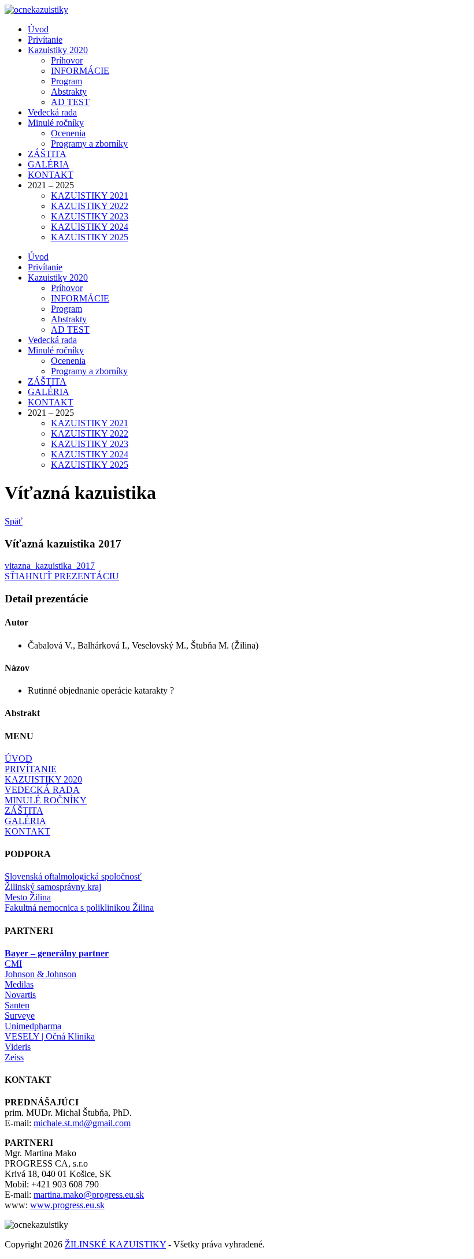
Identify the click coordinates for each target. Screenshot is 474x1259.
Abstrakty (69, 91)
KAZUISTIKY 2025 (89, 237)
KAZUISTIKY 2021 (89, 195)
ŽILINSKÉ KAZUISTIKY (115, 1244)
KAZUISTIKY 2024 (89, 227)
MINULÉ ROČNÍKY (46, 800)
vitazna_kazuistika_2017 (50, 566)
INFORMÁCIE (80, 71)
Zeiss (14, 1057)
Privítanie (45, 39)
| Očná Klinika (50, 1036)
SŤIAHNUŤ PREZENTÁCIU (62, 576)
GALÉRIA (48, 164)
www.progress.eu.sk (67, 1205)
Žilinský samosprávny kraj (53, 887)
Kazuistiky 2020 (58, 50)
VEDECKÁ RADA (42, 790)
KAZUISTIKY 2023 (89, 216)
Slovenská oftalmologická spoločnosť (73, 876)
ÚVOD (18, 758)
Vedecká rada (52, 112)
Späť (14, 521)
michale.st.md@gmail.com (82, 1123)
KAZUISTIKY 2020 (43, 779)
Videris (18, 1047)
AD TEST (70, 102)
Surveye (20, 1015)
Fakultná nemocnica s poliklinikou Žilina (79, 907)
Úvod (38, 29)
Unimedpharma (33, 1026)
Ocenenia (68, 133)
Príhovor (67, 60)
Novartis (20, 995)
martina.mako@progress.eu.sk (89, 1195)
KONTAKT (50, 175)
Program (66, 81)
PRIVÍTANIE (31, 769)
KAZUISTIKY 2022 (89, 206)
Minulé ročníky (56, 123)
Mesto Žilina (28, 897)
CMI (13, 964)
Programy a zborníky (89, 143)
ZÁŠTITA (47, 154)
